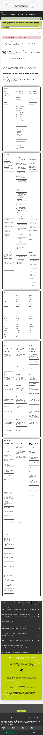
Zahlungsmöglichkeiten (33, 97)
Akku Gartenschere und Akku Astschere (22, 229)
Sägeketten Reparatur (21, 259)
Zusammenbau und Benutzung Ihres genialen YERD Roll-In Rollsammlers (34, 416)
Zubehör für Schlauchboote (34, 276)
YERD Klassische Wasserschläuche (7, 235)
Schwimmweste (32, 281)
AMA (4, 326)
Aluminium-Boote (32, 275)
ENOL (17, 320)
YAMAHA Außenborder (33, 256)
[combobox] (20, 27)
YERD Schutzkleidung (33, 243)
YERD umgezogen (20, 407)
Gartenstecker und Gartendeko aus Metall (33, 167)
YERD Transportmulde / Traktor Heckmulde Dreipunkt (8, 255)
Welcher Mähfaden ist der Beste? (21, 369)
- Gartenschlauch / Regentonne (19, 135)
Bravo (17, 328)
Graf (29, 322)
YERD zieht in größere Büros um (34, 369)
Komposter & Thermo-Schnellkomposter (20, 205)
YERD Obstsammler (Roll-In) (21, 218)
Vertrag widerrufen (32, 91)
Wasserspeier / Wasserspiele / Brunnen (8, 217)
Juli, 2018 (30, 419)
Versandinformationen (33, 99)
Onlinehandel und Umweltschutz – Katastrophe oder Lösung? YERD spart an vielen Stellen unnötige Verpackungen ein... (34, 379)
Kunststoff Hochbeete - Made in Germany (20, 202)
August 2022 (18, 366)
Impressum (31, 112)
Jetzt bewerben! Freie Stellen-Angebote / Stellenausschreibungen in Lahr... (8, 370)
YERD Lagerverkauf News (8, 443)
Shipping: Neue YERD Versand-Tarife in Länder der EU (34, 423)
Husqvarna (6, 305)
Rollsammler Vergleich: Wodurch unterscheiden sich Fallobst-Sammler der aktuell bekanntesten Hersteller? (34, 402)
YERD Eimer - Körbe (20, 234)
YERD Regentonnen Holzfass (9, 222)
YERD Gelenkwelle (7, 259)
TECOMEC (18, 332)
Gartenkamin (6, 159)
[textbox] (20, 27)
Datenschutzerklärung (33, 93)
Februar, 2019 (18, 406)
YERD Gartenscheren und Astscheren (20, 226)
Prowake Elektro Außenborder (34, 261)
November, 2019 (32, 385)
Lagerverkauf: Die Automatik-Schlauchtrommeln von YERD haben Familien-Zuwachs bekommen (9, 379)
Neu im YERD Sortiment (20, 103)
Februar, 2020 (18, 385)
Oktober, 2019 (6, 396)
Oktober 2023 (18, 351)
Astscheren (31, 218)
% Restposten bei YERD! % (21, 110)
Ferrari (17, 322)
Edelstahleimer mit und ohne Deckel (22, 237)
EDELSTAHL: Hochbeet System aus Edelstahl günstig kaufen (22, 181)
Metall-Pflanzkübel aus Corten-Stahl (20, 160)
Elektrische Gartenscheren (33, 219)
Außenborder (31, 253)
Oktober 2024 (18, 345)
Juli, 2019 (30, 396)
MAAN (30, 299)
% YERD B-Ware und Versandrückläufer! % (20, 106)
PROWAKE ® (18, 303)
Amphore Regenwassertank (9, 223)
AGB (29, 95)
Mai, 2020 (30, 374)
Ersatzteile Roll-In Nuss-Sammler (21, 220)
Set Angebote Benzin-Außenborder (33, 258)
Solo (17, 314)
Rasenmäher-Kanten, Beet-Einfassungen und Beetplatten (21, 211)
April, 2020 (6, 385)
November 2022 (32, 351)
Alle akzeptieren (9, 732)
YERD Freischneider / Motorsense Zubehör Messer (34, 227)
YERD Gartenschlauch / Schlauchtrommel (8, 228)
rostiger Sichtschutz (32, 169)
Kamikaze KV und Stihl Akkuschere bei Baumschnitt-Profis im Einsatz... (20, 390)
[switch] (3, 728)
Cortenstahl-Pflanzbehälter (21, 173)
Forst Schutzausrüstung (20, 260)
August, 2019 (18, 396)
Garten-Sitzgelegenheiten (33, 170)
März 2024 (31, 345)
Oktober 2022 (6, 366)
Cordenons (18, 318)
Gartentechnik (17, 657)
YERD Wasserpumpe (7, 236)
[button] (34, 12)
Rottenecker (31, 318)
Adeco (30, 328)
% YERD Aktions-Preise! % (20, 112)
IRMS (5, 334)
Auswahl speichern (24, 732)
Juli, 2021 (5, 374)
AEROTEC (18, 295)
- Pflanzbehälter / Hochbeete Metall (19, 129)
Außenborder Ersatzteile (33, 268)
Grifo (29, 312)
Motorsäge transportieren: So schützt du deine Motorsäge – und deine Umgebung (8, 401)
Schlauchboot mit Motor (33, 272)
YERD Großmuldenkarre (20, 216)
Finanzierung (31, 110)
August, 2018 (18, 419)
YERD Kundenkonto (19, 91)
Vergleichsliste (6, 95)
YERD (15, 50)
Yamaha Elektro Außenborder (34, 263)
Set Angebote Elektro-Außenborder (33, 266)
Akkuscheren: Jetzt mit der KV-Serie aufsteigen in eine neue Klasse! (34, 389)
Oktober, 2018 (31, 406)
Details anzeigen (36, 732)
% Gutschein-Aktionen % (20, 108)
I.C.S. (29, 297)
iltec (4, 299)
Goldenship (18, 316)
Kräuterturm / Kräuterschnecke (22, 172)
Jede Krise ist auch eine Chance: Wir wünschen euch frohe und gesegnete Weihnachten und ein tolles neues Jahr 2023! (34, 356)
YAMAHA (5, 320)
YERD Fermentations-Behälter (20, 248)
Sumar (5, 316)
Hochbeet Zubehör (20, 175)
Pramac (17, 336)
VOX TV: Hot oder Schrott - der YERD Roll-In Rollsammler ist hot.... (34, 362)
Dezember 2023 (7, 351)
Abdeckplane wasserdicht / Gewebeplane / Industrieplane (9, 268)
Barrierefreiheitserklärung (33, 108)
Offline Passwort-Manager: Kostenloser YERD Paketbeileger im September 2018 (21, 424)
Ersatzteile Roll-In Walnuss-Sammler (21, 222)
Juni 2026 (5, 345)
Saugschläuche (7, 238)
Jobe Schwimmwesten (33, 282)
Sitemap (5, 101)
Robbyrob (30, 332)
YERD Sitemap (19, 122)
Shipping (5, 97)
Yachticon (5, 318)
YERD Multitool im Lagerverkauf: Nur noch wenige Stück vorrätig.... (8, 410)
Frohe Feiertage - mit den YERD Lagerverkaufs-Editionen (8, 355)
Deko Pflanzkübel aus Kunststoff (22, 200)
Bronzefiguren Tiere (33, 160)
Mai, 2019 (5, 406)
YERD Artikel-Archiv (19, 114)
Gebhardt (30, 314)
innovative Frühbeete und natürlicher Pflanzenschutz (21, 208)
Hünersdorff (18, 297)
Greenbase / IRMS (7, 332)
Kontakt (5, 99)
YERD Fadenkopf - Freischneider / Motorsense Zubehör (34, 237)
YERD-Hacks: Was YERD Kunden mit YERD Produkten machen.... (9, 389)
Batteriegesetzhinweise (33, 101)
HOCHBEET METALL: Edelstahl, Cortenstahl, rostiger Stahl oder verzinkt (21, 163)
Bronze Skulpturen (32, 162)
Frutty (17, 301)
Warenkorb (6, 93)
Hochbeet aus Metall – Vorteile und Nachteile (20, 349)
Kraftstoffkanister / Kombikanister (19, 263)
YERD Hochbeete (19, 443)
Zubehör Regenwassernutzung (9, 226)
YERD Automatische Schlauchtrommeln (8, 231)
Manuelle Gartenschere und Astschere (21, 231)
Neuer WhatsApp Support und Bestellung (21, 355)
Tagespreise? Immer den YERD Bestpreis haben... (33, 349)
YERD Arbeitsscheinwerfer (8, 266)
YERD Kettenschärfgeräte (21, 256)
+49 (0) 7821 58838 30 (17, 5)
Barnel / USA (31, 326)
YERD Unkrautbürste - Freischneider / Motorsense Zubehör (34, 241)
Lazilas (17, 334)
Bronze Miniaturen (32, 163)
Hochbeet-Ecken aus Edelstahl (22, 189)
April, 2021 (18, 374)
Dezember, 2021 (32, 366)
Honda (30, 334)
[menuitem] (4, 14)
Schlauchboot (32, 271)
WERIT (17, 312)
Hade (5, 297)
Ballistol (5, 330)
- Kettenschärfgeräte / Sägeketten (20, 148)
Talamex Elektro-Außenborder (34, 264)
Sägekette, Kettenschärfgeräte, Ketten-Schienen (21, 253)
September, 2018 (7, 419)
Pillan (30, 301)
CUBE (5, 336)
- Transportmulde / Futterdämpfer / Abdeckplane (19, 144)
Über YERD (18, 96)
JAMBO (17, 299)
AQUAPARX (6, 328)
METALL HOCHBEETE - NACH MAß (22, 169)
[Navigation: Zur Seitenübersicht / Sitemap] (3, 33)
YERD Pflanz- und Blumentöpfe (19, 191)
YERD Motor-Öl (31, 225)
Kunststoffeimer (20, 238)
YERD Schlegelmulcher (8, 261)
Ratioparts (30, 303)
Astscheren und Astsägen (21, 233)
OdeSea (5, 301)
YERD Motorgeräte (32, 216)
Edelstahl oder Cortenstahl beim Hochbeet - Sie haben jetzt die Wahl (21, 432)
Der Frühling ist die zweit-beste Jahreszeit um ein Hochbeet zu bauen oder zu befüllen (34, 411)
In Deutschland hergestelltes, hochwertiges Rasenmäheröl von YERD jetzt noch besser (21, 401)
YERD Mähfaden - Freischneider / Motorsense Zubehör (34, 233)
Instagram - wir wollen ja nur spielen (34, 394)
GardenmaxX (18, 330)
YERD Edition (18, 116)
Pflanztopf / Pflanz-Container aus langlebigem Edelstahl (22, 197)
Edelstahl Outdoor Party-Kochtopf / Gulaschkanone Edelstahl (9, 169)
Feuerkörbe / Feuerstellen (8, 162)
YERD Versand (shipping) (21, 686)
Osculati (17, 305)
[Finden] (41, 18)
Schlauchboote (31, 269)
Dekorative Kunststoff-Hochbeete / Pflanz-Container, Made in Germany (22, 194)
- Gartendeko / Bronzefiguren (19, 132)
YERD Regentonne (7, 219)
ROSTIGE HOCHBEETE (21, 167)
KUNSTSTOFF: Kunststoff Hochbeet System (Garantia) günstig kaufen (21, 183)
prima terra (6, 322)
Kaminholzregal (6, 166)
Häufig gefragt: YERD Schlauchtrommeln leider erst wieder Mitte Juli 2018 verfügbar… (8, 432)
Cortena (30, 295)
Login (5, 91)
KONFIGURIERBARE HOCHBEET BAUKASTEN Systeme (20, 177)
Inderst (30, 305)
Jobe (4, 303)
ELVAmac (30, 324)
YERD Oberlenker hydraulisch (9, 264)
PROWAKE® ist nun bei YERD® (8, 349)
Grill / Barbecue (7, 160)
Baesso (17, 326)
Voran (30, 316)
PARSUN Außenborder (33, 255)
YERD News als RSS (20, 120)
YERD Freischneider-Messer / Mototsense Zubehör (34, 230)
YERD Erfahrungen (32, 383)
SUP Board (31, 279)
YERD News (18, 118)
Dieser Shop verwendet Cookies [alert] (21, 715)
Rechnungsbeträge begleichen (19, 94)
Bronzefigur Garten (32, 159)
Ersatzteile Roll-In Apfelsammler (22, 224)
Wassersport (31, 278)
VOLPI (5, 312)
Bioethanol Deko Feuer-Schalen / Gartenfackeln (8, 165)
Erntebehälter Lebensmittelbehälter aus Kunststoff (21, 242)
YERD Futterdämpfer (7, 252)
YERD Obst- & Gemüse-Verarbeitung (20, 245)
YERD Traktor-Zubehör (8, 258)
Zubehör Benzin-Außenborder (34, 260)
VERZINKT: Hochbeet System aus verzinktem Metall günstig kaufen (22, 187)
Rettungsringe (32, 285)
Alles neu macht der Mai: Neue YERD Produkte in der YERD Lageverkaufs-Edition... (21, 378)
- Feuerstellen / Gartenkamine (19, 125)
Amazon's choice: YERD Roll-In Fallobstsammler (9, 423)
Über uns (5, 108)
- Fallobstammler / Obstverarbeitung (19, 138)
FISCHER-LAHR (31, 330)
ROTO (5, 324)
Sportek (5, 314)
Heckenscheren (32, 222)
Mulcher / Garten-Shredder (34, 223)
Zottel (30, 320)
